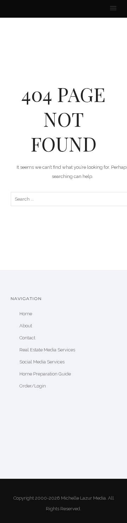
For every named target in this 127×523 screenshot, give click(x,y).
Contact (27, 337)
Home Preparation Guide (45, 374)
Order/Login (32, 386)
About (25, 325)
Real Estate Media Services (47, 349)
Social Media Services (42, 361)
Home (25, 313)
